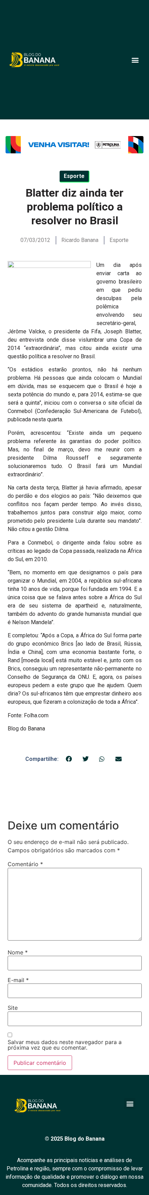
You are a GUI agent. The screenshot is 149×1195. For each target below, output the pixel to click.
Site (13, 1007)
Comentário (25, 864)
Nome (18, 952)
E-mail (18, 980)
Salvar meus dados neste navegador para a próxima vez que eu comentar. (65, 1044)
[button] (135, 59)
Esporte (119, 240)
